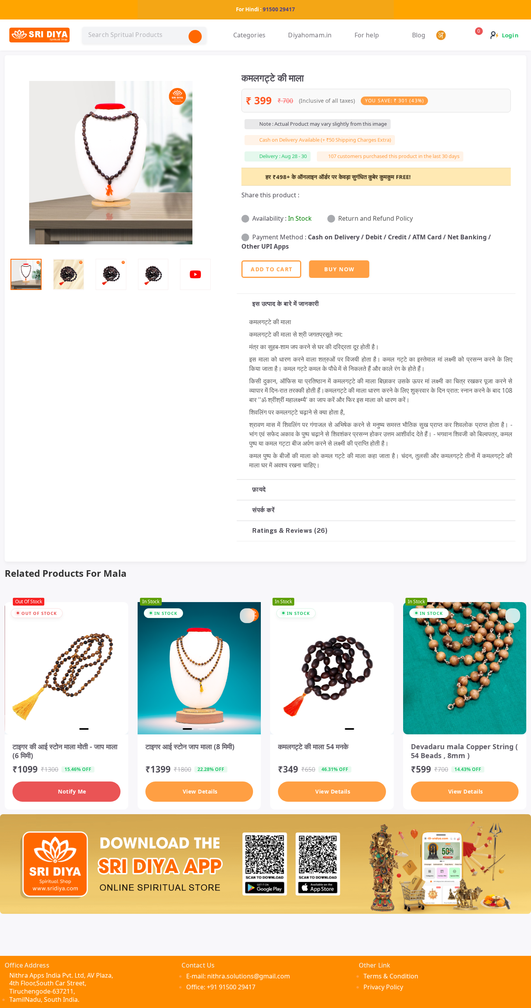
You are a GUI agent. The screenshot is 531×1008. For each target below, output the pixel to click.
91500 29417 (279, 9)
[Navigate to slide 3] (71, 729)
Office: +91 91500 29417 (220, 987)
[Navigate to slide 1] (47, 729)
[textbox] (144, 35)
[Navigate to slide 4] (84, 729)
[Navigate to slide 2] (59, 729)
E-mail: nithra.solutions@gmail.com (238, 976)
